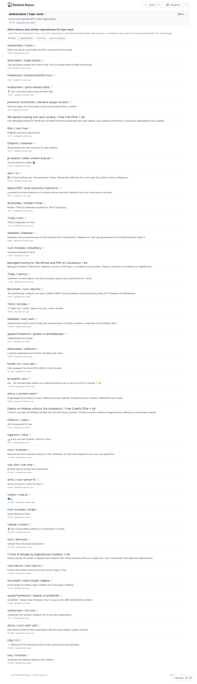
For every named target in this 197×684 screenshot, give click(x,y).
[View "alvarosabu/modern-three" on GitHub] (44, 203)
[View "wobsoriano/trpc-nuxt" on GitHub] (46, 14)
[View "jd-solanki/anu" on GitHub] (29, 379)
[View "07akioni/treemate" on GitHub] (34, 143)
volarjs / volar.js (17, 494)
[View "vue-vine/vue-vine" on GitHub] (34, 464)
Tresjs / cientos (17, 274)
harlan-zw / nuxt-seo (21, 363)
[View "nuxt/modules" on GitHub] (28, 450)
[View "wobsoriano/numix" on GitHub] (35, 45)
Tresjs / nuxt (15, 218)
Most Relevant (25, 38)
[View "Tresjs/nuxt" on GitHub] (25, 218)
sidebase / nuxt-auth (20, 319)
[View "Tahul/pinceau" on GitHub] (29, 304)
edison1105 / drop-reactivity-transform (32, 188)
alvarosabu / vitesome (21, 348)
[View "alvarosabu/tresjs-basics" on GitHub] (42, 60)
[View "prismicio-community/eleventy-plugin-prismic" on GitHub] (70, 102)
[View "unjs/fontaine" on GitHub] (28, 655)
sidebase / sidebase (20, 233)
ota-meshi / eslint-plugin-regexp (28, 580)
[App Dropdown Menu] (186, 5)
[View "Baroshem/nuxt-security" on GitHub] (42, 289)
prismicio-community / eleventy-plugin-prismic (37, 102)
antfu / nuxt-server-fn (21, 479)
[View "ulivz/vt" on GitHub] (20, 173)
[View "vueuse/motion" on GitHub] (30, 524)
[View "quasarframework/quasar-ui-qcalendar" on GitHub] (61, 595)
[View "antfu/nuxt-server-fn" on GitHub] (37, 479)
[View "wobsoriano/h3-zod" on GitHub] (36, 610)
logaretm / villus (17, 434)
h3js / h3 (13, 640)
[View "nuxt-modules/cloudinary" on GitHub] (43, 248)
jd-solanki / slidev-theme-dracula (28, 158)
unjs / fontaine (16, 655)
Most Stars (41, 38)
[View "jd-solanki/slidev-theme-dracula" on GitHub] (52, 158)
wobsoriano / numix (20, 45)
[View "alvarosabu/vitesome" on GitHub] (37, 349)
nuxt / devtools (17, 539)
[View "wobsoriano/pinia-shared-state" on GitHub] (51, 87)
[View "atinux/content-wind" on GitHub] (37, 393)
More (181, 14)
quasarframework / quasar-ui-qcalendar (33, 595)
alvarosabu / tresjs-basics (23, 60)
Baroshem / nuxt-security (23, 289)
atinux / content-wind (21, 393)
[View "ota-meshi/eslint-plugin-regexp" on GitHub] (51, 580)
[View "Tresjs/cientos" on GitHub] (29, 274)
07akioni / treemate (19, 143)
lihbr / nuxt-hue (17, 128)
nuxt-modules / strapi (21, 509)
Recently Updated (57, 38)
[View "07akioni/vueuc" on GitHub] (30, 420)
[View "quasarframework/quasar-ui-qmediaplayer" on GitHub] (65, 334)
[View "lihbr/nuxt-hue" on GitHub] (29, 128)
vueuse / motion (17, 524)
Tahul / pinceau (17, 304)
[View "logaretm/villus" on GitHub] (29, 435)
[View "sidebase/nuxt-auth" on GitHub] (36, 319)
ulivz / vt (12, 173)
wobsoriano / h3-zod (21, 610)
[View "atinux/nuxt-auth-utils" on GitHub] (39, 625)
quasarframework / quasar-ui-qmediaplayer (35, 333)
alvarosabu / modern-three (24, 203)
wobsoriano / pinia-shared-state (28, 87)
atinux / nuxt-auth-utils (22, 625)
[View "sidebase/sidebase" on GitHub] (34, 233)
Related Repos (23, 5)
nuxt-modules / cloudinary (24, 247)
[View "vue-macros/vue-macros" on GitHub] (43, 565)
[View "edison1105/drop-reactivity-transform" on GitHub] (60, 188)
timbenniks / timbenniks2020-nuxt (29, 75)
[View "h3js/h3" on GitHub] (20, 640)
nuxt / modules (17, 449)
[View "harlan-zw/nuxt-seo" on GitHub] (36, 364)
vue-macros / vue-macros (24, 565)
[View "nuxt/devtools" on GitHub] (29, 539)
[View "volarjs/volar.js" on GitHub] (29, 494)
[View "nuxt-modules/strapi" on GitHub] (37, 509)
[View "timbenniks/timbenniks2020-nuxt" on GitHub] (54, 75)
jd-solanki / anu (17, 378)
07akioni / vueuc (17, 419)
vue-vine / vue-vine (19, 464)
